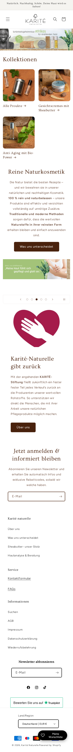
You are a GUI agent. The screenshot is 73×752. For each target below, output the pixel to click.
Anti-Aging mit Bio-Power (18, 155)
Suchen (13, 612)
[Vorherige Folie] (20, 299)
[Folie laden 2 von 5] (32, 299)
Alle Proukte (12, 106)
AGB (11, 621)
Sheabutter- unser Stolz (24, 546)
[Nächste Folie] (52, 299)
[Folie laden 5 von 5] (46, 299)
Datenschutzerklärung (22, 638)
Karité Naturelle (30, 745)
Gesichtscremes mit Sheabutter (54, 108)
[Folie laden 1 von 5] (27, 299)
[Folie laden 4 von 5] (41, 299)
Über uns (23, 427)
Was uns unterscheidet (36, 246)
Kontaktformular (19, 578)
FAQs (11, 589)
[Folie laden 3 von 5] (36, 299)
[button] (8, 19)
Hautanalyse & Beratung (24, 555)
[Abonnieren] (60, 496)
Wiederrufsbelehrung (22, 647)
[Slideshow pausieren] (66, 299)
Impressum (15, 629)
